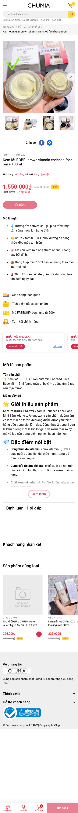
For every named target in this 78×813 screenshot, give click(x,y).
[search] (71, 14)
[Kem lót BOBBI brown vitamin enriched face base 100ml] (39, 77)
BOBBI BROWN (14, 155)
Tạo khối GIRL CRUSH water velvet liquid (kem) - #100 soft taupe (20, 625)
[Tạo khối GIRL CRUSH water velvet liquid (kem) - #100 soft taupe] (23, 595)
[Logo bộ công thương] (22, 712)
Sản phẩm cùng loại (21, 565)
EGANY (33, 725)
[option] (39, 77)
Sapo (58, 725)
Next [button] (71, 77)
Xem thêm (39, 494)
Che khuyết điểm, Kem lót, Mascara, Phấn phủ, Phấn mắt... (32, 20)
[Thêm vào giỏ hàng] (39, 634)
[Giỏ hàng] (70, 5)
